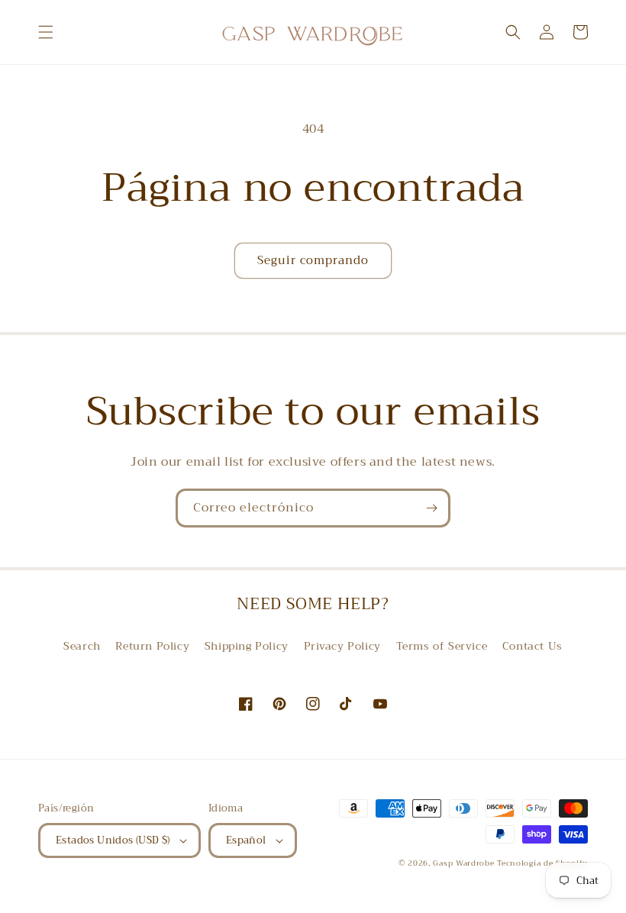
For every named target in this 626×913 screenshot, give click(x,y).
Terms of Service (442, 646)
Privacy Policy (342, 646)
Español (246, 840)
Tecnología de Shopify (542, 863)
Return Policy (152, 646)
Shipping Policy (247, 646)
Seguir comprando (313, 260)
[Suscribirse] (431, 508)
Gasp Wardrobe (465, 863)
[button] (46, 32)
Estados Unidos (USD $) (113, 840)
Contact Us (532, 646)
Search (82, 646)
